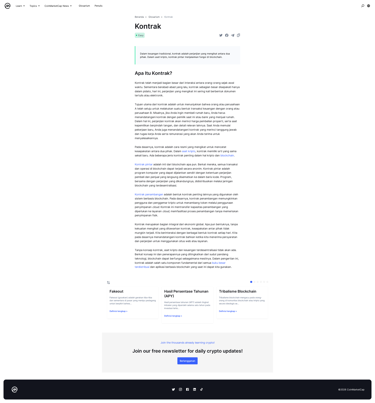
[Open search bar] (363, 6)
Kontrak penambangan (149, 194)
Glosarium (154, 16)
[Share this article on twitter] (221, 35)
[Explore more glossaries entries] (108, 282)
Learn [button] (19, 6)
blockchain (227, 155)
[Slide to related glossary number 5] (267, 282)
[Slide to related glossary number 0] (251, 282)
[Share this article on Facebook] (227, 35)
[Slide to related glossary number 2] (258, 282)
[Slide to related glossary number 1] (254, 282)
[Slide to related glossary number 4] (264, 282)
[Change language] (368, 6)
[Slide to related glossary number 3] (261, 282)
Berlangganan (187, 360)
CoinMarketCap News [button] (57, 6)
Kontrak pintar (144, 164)
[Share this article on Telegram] (232, 35)
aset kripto (188, 151)
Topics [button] (33, 6)
